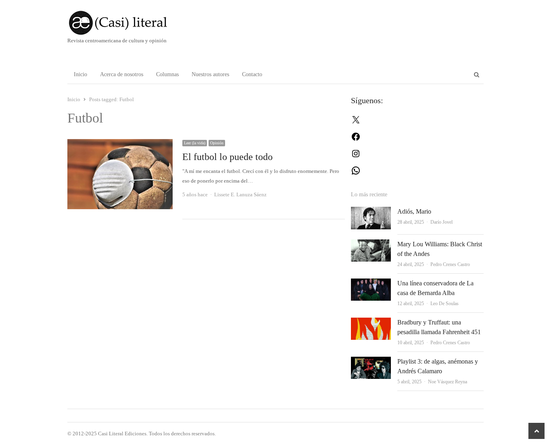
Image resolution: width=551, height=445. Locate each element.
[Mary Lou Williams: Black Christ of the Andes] (371, 244)
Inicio (80, 74)
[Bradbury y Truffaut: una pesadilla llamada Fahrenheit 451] (371, 322)
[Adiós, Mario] (371, 211)
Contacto (252, 74)
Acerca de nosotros (121, 74)
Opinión (216, 143)
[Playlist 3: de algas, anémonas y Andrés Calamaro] (371, 361)
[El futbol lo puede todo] (120, 144)
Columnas (167, 74)
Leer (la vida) (194, 143)
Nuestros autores (210, 74)
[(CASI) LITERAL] (133, 23)
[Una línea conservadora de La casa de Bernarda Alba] (371, 283)
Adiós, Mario (414, 211)
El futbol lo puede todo (227, 157)
